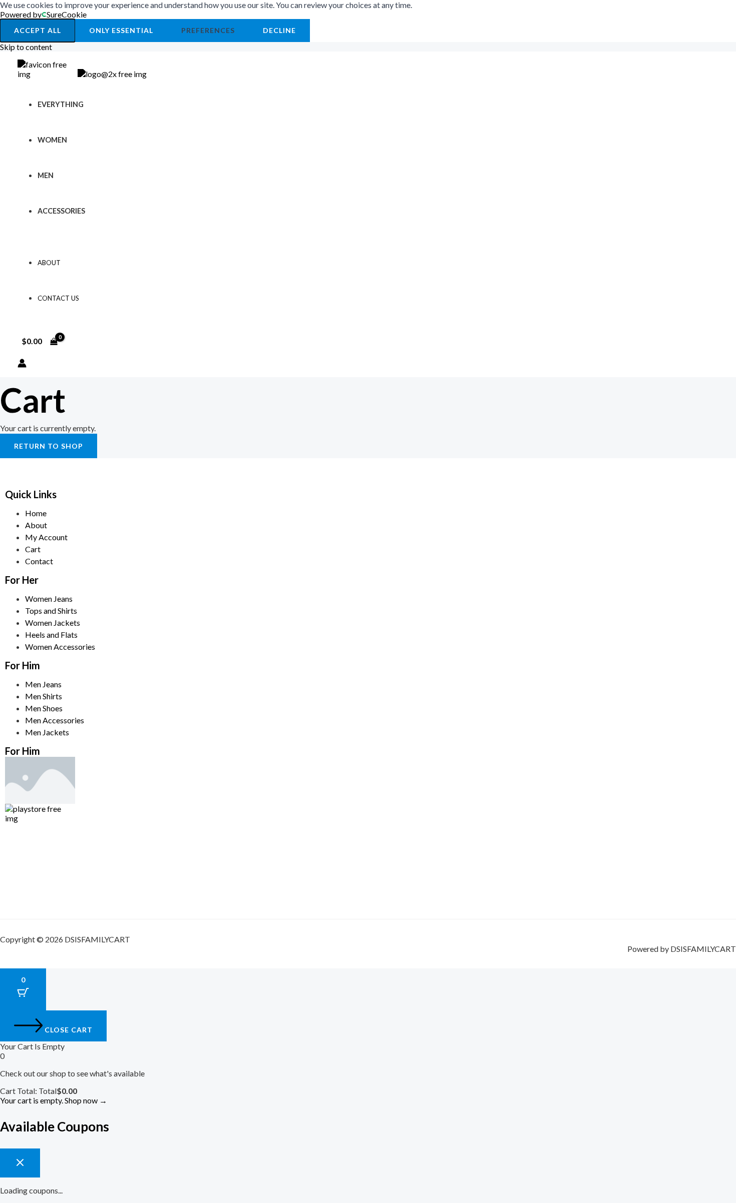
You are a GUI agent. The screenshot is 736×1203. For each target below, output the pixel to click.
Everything (61, 104)
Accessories (61, 211)
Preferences (208, 30)
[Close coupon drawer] (20, 1162)
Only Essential (121, 30)
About (49, 263)
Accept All (37, 30)
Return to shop (48, 446)
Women (52, 140)
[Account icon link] (22, 364)
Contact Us (58, 298)
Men (46, 175)
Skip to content (26, 47)
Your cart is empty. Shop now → (53, 1100)
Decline (279, 30)
